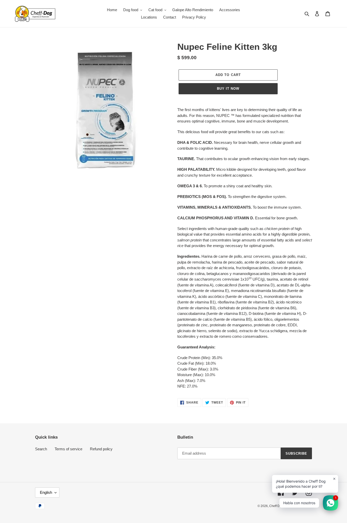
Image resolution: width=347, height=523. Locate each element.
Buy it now (228, 88)
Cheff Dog (276, 506)
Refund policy (101, 449)
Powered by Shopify (298, 506)
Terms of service (68, 449)
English (46, 492)
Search (41, 449)
